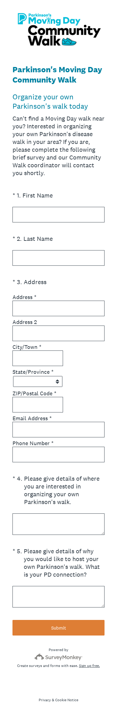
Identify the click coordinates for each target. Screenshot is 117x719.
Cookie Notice (66, 700)
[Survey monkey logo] (58, 657)
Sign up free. (89, 665)
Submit (58, 628)
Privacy (45, 700)
